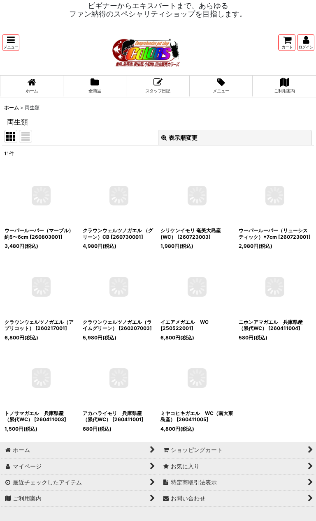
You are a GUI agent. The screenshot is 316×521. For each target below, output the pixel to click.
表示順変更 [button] (183, 137)
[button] (10, 42)
